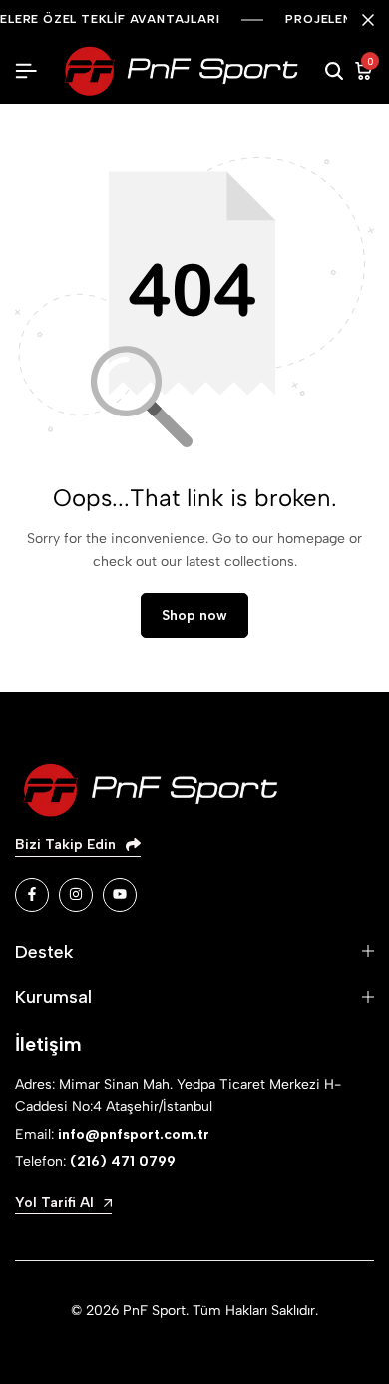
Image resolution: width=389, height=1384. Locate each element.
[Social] (32, 895)
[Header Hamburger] (26, 71)
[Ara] (334, 72)
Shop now (194, 615)
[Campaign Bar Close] (368, 20)
